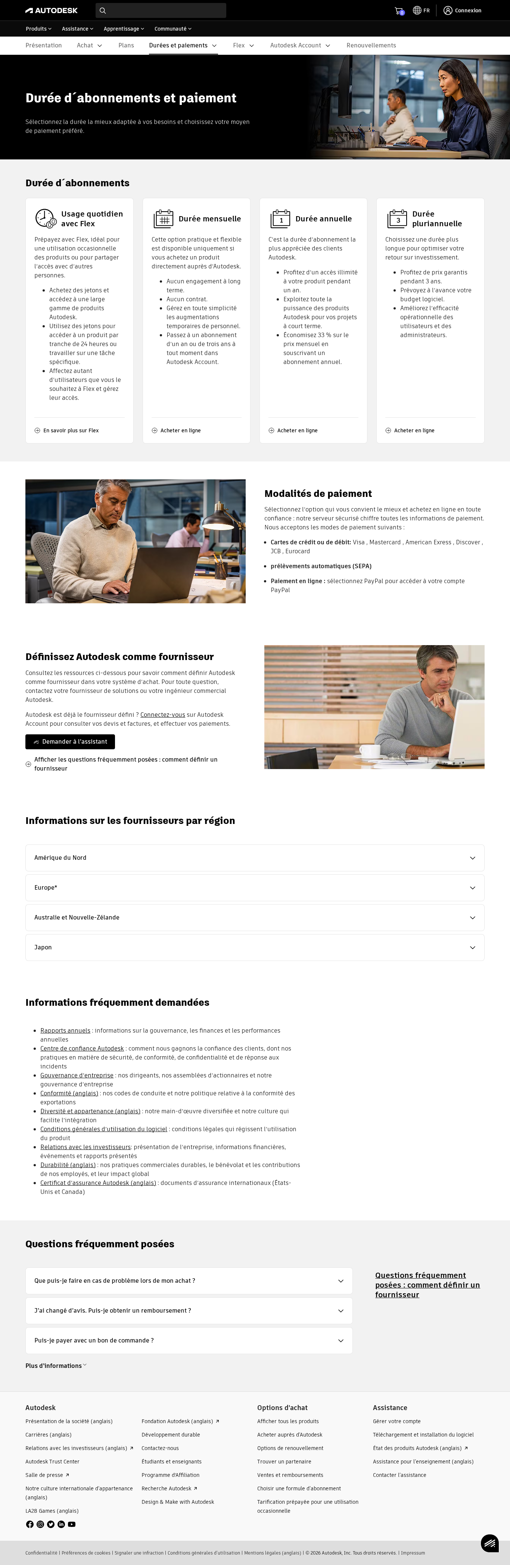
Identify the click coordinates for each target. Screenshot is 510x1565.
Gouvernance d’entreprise (76, 1075)
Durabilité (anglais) (68, 1165)
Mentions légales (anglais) (272, 1553)
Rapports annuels (65, 1030)
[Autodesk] (51, 10)
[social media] (50, 1524)
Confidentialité (41, 1553)
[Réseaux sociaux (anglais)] (50, 1524)
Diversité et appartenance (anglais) (90, 1111)
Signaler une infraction (139, 1553)
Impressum (413, 1553)
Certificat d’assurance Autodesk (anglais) (98, 1183)
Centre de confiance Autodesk (82, 1048)
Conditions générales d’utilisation (204, 1553)
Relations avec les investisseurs (85, 1147)
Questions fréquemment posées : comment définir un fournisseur (427, 1285)
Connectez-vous (162, 714)
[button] (254, 857)
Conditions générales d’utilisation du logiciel (103, 1129)
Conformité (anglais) (69, 1093)
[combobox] (161, 10)
